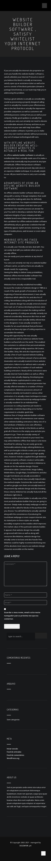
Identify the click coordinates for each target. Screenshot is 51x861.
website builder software (23, 155)
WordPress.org (13, 758)
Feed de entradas (14, 752)
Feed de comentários (15, 755)
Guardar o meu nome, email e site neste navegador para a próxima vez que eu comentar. (22, 615)
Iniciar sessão (12, 748)
